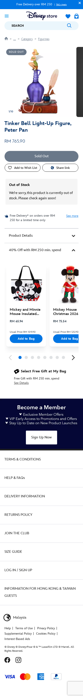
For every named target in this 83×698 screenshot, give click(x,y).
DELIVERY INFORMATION (24, 496)
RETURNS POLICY (18, 515)
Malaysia (19, 617)
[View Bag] (76, 16)
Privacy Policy (46, 628)
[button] (78, 2)
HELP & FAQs (14, 478)
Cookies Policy (45, 633)
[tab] (41, 235)
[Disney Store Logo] (42, 16)
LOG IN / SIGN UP (18, 570)
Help (7, 628)
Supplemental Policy (18, 633)
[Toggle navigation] (6, 15)
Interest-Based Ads (17, 639)
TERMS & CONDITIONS (22, 459)
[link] (10, 357)
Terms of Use (24, 628)
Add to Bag (26, 339)
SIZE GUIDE (13, 552)
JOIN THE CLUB (16, 533)
